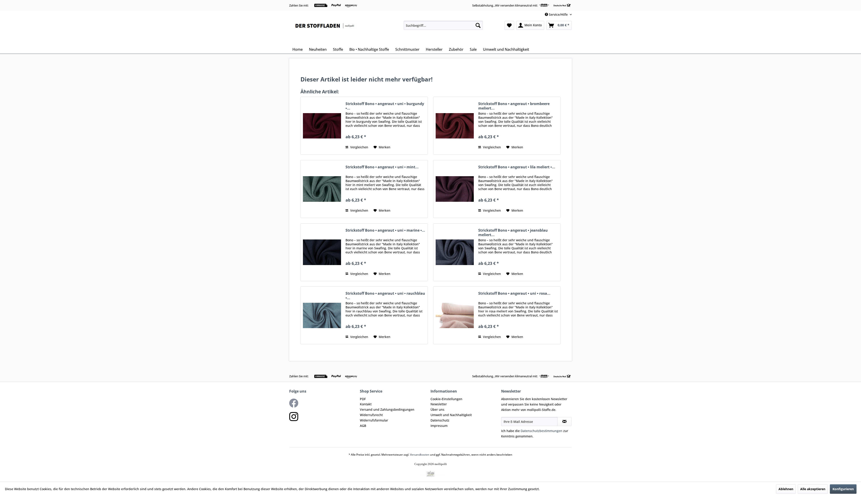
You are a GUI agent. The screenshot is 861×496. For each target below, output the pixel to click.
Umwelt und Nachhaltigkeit (451, 415)
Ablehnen (785, 489)
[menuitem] (443, 25)
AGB (363, 426)
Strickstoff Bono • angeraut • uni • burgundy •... (385, 105)
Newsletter (438, 404)
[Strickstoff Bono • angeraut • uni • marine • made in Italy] (322, 252)
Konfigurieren (843, 489)
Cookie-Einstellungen (446, 399)
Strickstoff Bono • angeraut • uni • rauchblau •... (385, 295)
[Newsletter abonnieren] (564, 421)
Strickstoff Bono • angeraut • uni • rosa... (514, 293)
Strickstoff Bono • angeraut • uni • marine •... (385, 230)
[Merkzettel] (509, 25)
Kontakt (366, 404)
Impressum (439, 426)
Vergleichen (358, 147)
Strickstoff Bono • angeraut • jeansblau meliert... (513, 232)
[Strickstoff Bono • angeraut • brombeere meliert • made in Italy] (455, 125)
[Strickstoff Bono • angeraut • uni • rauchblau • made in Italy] (322, 315)
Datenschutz (439, 420)
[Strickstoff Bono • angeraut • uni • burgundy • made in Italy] (322, 125)
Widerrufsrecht (371, 415)
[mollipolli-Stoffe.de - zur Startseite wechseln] (325, 32)
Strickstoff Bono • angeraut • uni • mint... (382, 167)
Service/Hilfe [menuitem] (558, 14)
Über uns (437, 409)
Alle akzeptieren (812, 489)
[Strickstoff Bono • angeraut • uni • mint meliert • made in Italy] (322, 189)
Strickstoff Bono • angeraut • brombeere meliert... (514, 105)
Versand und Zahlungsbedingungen (387, 409)
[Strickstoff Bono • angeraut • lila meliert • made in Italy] (455, 189)
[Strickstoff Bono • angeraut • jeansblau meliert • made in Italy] (455, 252)
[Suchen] (478, 25)
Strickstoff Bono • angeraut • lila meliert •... (516, 167)
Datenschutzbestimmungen (541, 431)
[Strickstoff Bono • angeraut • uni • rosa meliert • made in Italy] (455, 315)
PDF (363, 399)
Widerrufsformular (374, 420)
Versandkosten (419, 454)
